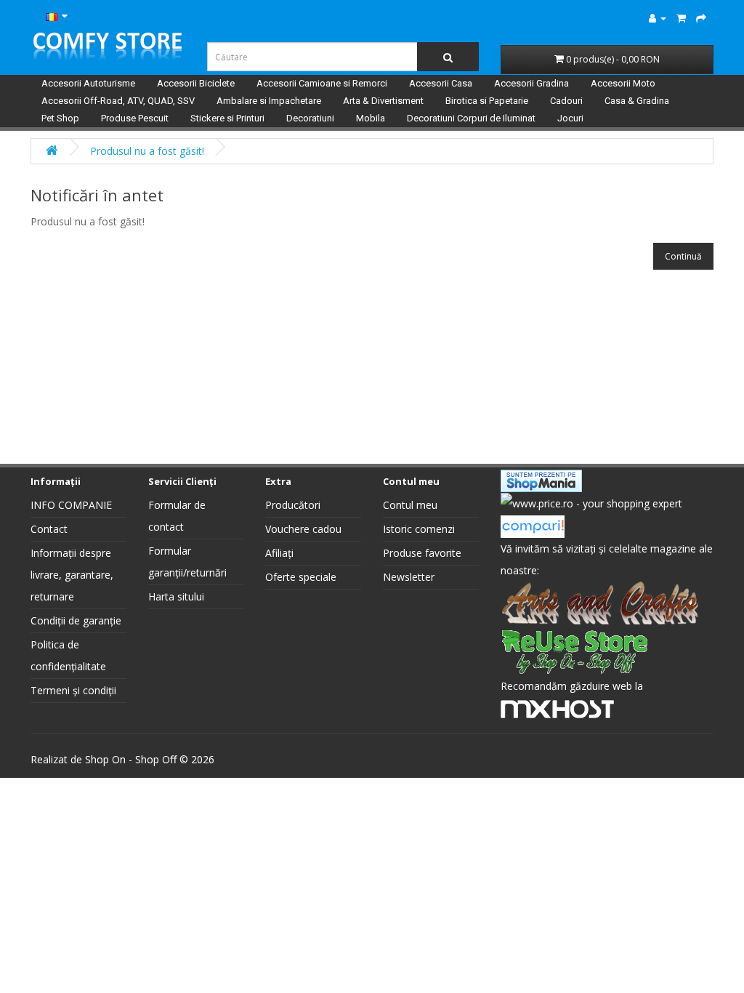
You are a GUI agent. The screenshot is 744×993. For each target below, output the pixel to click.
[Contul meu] (657, 18)
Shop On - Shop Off (131, 759)
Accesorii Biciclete (196, 83)
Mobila (370, 118)
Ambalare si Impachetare (269, 100)
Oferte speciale (300, 577)
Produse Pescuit (135, 118)
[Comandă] (701, 18)
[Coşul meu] (681, 18)
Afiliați (279, 553)
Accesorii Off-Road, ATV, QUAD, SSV (118, 100)
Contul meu (410, 505)
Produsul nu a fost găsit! (147, 151)
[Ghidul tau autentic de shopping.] (533, 525)
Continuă (683, 256)
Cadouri (566, 100)
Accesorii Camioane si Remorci (321, 83)
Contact (49, 529)
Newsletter (408, 577)
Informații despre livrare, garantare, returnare (72, 574)
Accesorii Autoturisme (88, 83)
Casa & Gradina (636, 100)
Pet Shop (60, 118)
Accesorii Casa (440, 83)
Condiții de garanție (76, 620)
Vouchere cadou (303, 529)
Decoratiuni (310, 118)
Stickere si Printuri (227, 118)
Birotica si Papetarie (486, 100)
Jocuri (570, 118)
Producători (292, 505)
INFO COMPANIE (71, 505)
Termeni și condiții (73, 690)
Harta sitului (176, 596)
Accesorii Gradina (531, 83)
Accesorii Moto (623, 83)
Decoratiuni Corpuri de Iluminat (471, 118)
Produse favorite (422, 553)
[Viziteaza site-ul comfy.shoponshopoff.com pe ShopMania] (541, 479)
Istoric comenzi (419, 529)
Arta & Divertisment (383, 100)
